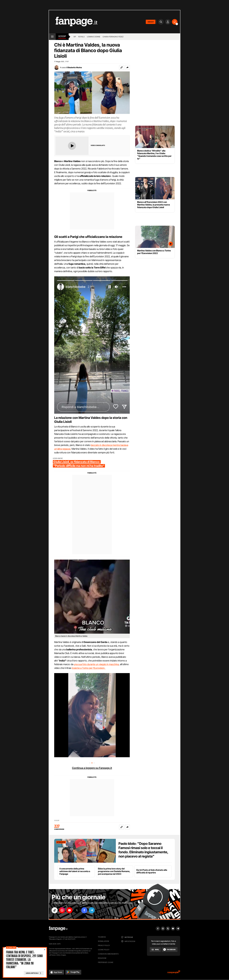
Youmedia (102, 937)
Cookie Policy (103, 950)
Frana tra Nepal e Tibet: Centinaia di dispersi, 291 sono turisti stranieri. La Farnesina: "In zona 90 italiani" (24, 959)
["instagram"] (62, 910)
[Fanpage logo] (73, 21)
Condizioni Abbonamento (108, 954)
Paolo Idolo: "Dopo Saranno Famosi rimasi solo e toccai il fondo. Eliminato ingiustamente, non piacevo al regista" (143, 849)
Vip (74, 37)
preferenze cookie (105, 962)
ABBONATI (150, 22)
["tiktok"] (55, 910)
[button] (127, 67)
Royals (81, 37)
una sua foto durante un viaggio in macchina (96, 664)
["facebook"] (84, 910)
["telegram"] (92, 910)
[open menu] (52, 36)
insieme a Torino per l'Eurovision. (89, 668)
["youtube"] (69, 910)
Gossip (62, 36)
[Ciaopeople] (173, 973)
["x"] (77, 910)
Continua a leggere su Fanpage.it (92, 768)
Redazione (102, 958)
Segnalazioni (103, 941)
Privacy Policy (104, 945)
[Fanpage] (58, 928)
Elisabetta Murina (74, 67)
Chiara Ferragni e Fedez (113, 37)
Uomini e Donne (93, 37)
